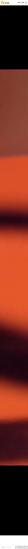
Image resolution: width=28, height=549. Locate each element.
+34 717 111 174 (7, 547)
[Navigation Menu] (26, 2)
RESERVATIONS (21, 547)
